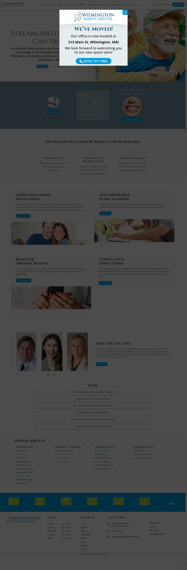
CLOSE (125, 12)
